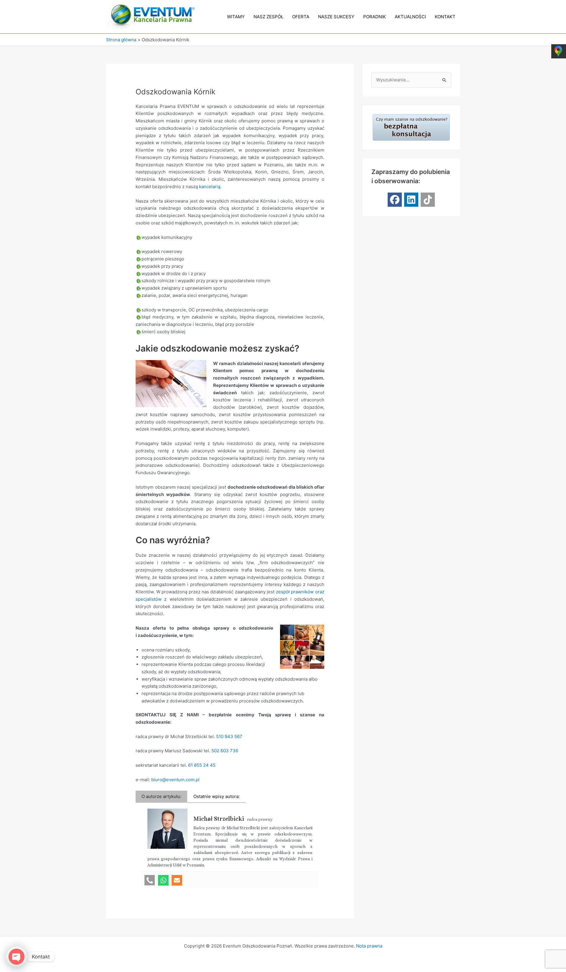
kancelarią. (210, 186)
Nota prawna (369, 946)
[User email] (177, 880)
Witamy (236, 16)
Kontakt (445, 16)
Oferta (300, 16)
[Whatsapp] (163, 880)
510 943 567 (229, 736)
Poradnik (374, 16)
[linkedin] (411, 200)
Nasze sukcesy (336, 16)
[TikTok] (428, 200)
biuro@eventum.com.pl (175, 779)
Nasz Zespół (268, 16)
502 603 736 (224, 750)
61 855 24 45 (201, 765)
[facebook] (395, 200)
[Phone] (149, 880)
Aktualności (410, 16)
